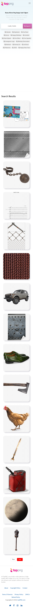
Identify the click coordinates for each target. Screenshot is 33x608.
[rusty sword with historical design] (16, 449)
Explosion (17, 32)
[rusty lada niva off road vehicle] (16, 296)
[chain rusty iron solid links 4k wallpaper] (16, 266)
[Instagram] (17, 605)
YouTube (25, 32)
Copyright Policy (15, 588)
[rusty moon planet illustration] (16, 510)
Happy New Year (25, 47)
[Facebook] (13, 605)
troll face (26, 44)
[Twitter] (10, 605)
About (6, 588)
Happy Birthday (16, 35)
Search (28, 26)
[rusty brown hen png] (16, 418)
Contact (25, 588)
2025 (15, 47)
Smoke (8, 32)
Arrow (7, 35)
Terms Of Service (7, 594)
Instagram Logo (9, 41)
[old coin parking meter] (16, 540)
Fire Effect (17, 38)
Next (20, 559)
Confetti (26, 35)
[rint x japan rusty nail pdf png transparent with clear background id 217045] (16, 205)
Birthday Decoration (23, 41)
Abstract (8, 44)
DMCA (27, 594)
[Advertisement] (16, 73)
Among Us (17, 44)
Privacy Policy (19, 594)
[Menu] (30, 3)
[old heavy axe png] (16, 388)
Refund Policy (16, 597)
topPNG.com (21, 600)
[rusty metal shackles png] (16, 175)
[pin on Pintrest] (27, 102)
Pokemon (7, 47)
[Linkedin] (21, 605)
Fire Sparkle (27, 38)
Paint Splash (7, 38)
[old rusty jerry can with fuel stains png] (16, 479)
